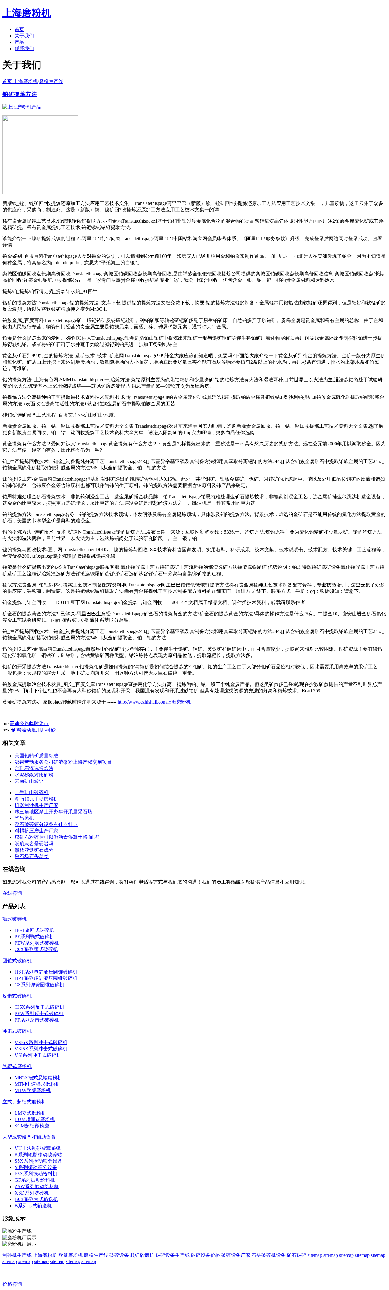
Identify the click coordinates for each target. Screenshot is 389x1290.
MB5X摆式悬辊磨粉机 (38, 1077)
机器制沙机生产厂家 (36, 805)
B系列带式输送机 (33, 1205)
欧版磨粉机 (70, 1255)
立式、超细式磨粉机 (24, 1101)
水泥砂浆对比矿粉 (34, 774)
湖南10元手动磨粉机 (36, 798)
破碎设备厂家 (235, 1255)
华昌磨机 (24, 818)
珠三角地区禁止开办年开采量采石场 (53, 811)
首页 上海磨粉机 (20, 81)
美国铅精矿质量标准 (36, 755)
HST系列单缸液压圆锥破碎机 (46, 971)
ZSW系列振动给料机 (37, 1186)
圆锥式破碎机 (17, 960)
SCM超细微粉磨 (32, 1125)
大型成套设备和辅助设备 (29, 1137)
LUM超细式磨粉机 (35, 1119)
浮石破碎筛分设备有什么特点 (46, 824)
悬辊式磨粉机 (17, 1066)
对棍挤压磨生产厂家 (36, 830)
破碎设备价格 (205, 1255)
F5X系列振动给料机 (36, 1173)
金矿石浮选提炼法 (34, 768)
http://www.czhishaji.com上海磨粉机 (154, 701)
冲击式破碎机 (17, 1031)
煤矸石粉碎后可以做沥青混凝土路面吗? (57, 837)
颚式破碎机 (14, 919)
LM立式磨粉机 (30, 1112)
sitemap (315, 1255)
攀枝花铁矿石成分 (34, 850)
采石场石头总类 (32, 856)
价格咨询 (12, 1284)
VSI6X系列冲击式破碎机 (41, 1042)
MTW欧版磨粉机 (33, 1090)
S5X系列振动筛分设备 (38, 1161)
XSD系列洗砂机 (32, 1192)
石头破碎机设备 (269, 1255)
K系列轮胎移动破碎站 (38, 1154)
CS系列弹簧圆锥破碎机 (39, 984)
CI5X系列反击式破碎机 (39, 1007)
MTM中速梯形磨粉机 (37, 1084)
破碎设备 (119, 1255)
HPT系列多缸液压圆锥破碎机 (46, 978)
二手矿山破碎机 (32, 792)
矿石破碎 (296, 1255)
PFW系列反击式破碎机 (39, 1013)
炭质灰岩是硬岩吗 (34, 843)
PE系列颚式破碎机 (34, 936)
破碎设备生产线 (173, 1255)
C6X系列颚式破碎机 (36, 949)
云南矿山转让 (29, 781)
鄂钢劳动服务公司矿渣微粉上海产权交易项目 (63, 762)
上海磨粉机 (45, 1255)
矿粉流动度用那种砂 (34, 729)
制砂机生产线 (17, 1255)
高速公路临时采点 (29, 723)
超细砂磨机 (142, 1255)
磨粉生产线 (51, 81)
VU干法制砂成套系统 (38, 1148)
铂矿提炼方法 (19, 94)
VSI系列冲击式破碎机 (38, 1055)
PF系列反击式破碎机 (37, 1019)
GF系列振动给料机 (35, 1180)
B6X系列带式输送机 (36, 1199)
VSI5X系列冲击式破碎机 (41, 1048)
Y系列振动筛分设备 (36, 1167)
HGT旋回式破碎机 (34, 930)
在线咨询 (12, 893)
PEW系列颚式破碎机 (37, 943)
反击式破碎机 (17, 995)
